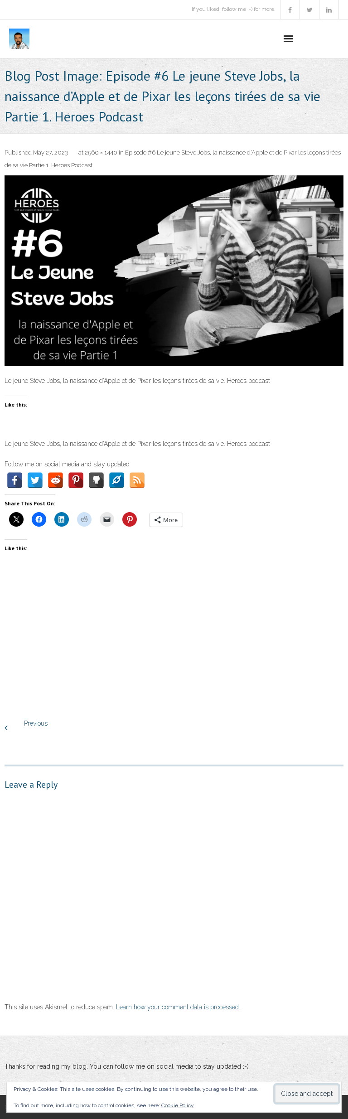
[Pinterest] (76, 480)
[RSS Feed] (137, 480)
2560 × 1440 (101, 152)
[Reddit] (55, 480)
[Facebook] (15, 480)
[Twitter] (35, 480)
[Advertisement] (174, 645)
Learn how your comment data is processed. (178, 1007)
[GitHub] (96, 480)
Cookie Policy (177, 1105)
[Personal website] (117, 480)
